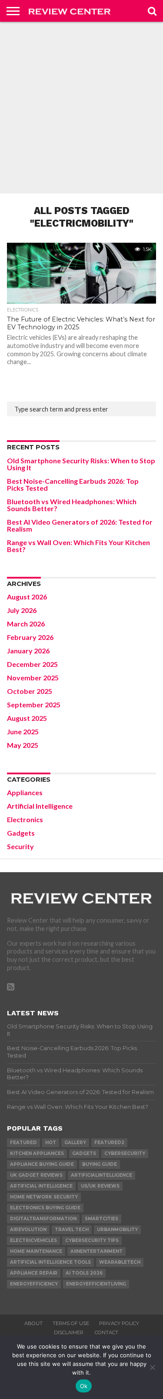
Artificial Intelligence (40, 806)
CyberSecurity (124, 1153)
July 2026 (22, 610)
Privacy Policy (119, 1323)
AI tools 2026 (84, 1273)
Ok (84, 1385)
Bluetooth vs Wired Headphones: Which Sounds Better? (71, 504)
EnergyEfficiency (34, 1284)
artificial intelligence (41, 1186)
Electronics (25, 819)
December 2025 (32, 664)
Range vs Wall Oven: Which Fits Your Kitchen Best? (78, 545)
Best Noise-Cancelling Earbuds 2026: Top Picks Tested (73, 484)
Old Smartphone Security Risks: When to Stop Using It (81, 464)
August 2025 (27, 718)
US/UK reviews (100, 1186)
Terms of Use (71, 1323)
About (33, 1323)
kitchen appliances (37, 1153)
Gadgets (21, 833)
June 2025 (23, 731)
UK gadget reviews (36, 1175)
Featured (23, 1142)
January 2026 (28, 650)
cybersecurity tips (92, 1240)
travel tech (72, 1229)
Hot (50, 1142)
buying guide (99, 1164)
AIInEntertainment (96, 1251)
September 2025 (33, 704)
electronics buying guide (45, 1208)
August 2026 (27, 596)
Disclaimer (69, 1332)
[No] (152, 1367)
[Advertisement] (81, 107)
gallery (75, 1142)
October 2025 (29, 691)
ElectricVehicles (33, 1240)
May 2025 (22, 745)
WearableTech (119, 1262)
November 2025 (33, 677)
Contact (106, 1332)
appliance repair (33, 1273)
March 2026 (26, 623)
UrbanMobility (117, 1229)
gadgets (84, 1153)
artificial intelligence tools (50, 1262)
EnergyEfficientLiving (96, 1284)
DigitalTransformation (43, 1219)
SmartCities (101, 1219)
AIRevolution (28, 1229)
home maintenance (36, 1251)
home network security (44, 1197)
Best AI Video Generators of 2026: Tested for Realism (80, 525)
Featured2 (109, 1142)
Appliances (25, 792)
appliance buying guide (42, 1164)
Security (20, 846)
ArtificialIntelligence (101, 1175)
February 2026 (30, 637)
